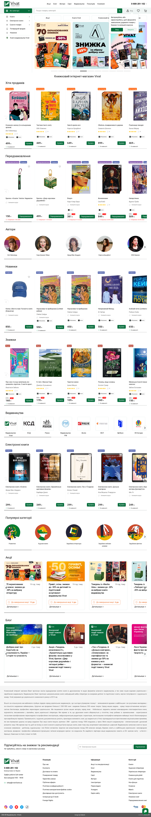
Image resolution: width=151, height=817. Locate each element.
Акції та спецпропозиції (100, 764)
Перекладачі (96, 786)
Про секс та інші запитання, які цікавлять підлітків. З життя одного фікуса (19, 383)
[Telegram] (21, 807)
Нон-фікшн (133, 782)
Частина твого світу (44, 125)
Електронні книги (135, 793)
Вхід (117, 30)
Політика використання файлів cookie (57, 790)
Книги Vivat (76, 18)
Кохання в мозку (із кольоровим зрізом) (18, 126)
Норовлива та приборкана (77, 309)
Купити (29, 144)
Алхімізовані (103, 198)
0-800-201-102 (11, 768)
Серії (93, 775)
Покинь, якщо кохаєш (106, 382)
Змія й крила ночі (73, 125)
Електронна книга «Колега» (16, 487)
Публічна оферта (49, 782)
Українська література (137, 772)
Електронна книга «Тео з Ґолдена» (80, 487)
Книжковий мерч (105, 18)
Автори (93, 779)
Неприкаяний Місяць (106, 309)
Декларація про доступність (53, 793)
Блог (93, 768)
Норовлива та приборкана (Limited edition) (49, 310)
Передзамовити (25, 216)
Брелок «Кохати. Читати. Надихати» (19, 198)
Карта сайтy (95, 793)
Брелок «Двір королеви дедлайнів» (45, 199)
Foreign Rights (48, 800)
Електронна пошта (89, 747)
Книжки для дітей (135, 775)
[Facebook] (11, 807)
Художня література (136, 768)
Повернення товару (50, 775)
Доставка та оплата (50, 772)
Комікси (132, 786)
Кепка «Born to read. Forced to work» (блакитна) (19, 310)
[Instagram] (5, 807)
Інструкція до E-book (50, 797)
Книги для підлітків (136, 779)
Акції (48, 18)
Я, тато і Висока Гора (44, 382)
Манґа (131, 790)
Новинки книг (134, 797)
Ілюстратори (96, 782)
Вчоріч (69, 198)
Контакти (46, 768)
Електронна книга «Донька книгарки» (108, 488)
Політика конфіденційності (53, 786)
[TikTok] (27, 807)
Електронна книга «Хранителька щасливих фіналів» (48, 488)
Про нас (46, 764)
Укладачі (94, 790)
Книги (131, 764)
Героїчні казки (72, 382)
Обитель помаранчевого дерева (110, 125)
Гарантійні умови (49, 779)
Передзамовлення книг (138, 800)
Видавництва (96, 772)
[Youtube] (16, 807)
